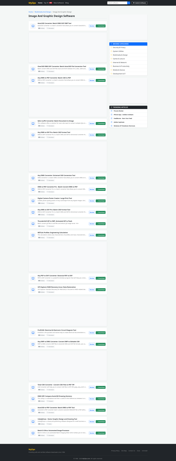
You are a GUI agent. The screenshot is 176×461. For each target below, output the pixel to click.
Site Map (124, 451)
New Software (59, 3)
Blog (67, 3)
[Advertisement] (68, 47)
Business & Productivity (121, 66)
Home (40, 3)
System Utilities (118, 51)
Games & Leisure (119, 59)
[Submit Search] (128, 2)
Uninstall (144, 451)
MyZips (32, 2)
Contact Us (132, 451)
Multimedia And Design (43, 12)
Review (92, 26)
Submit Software (140, 3)
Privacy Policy (115, 451)
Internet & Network (120, 62)
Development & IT (119, 74)
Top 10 (48, 3)
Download (101, 26)
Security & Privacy (119, 47)
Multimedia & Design (120, 55)
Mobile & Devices (119, 70)
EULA (138, 451)
